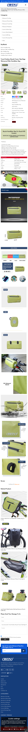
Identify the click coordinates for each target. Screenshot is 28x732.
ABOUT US (3, 681)
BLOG (2, 688)
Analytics (11, 729)
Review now (17, 484)
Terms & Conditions (17, 637)
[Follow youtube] (2, 670)
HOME (2, 679)
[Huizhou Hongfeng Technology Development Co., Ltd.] (12, 4)
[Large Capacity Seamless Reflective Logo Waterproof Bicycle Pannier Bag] (14, 534)
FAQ (2, 686)
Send (5, 639)
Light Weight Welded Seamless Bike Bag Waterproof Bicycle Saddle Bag (13, 610)
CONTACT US (4, 690)
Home (2, 8)
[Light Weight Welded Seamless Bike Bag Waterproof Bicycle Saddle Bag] (14, 595)
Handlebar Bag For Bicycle (6, 55)
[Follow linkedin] (7, 670)
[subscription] (23, 650)
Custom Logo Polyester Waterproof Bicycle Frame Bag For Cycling (13, 580)
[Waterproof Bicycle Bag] (14, 122)
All (5, 8)
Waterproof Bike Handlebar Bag (7, 49)
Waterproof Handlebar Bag (6, 53)
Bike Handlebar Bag (5, 51)
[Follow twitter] (10, 670)
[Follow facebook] (5, 670)
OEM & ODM (4, 682)
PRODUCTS (3, 684)
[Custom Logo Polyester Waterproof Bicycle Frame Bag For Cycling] (14, 564)
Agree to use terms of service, (11, 637)
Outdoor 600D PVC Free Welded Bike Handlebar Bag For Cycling (12, 519)
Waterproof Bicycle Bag (11, 8)
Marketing (23, 729)
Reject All (7, 726)
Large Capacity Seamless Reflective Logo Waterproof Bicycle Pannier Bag (13, 549)
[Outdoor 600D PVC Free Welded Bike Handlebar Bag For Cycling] (14, 504)
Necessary (6, 729)
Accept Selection (14, 726)
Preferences (17, 729)
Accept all (21, 726)
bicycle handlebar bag (5, 47)
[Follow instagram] (13, 670)
